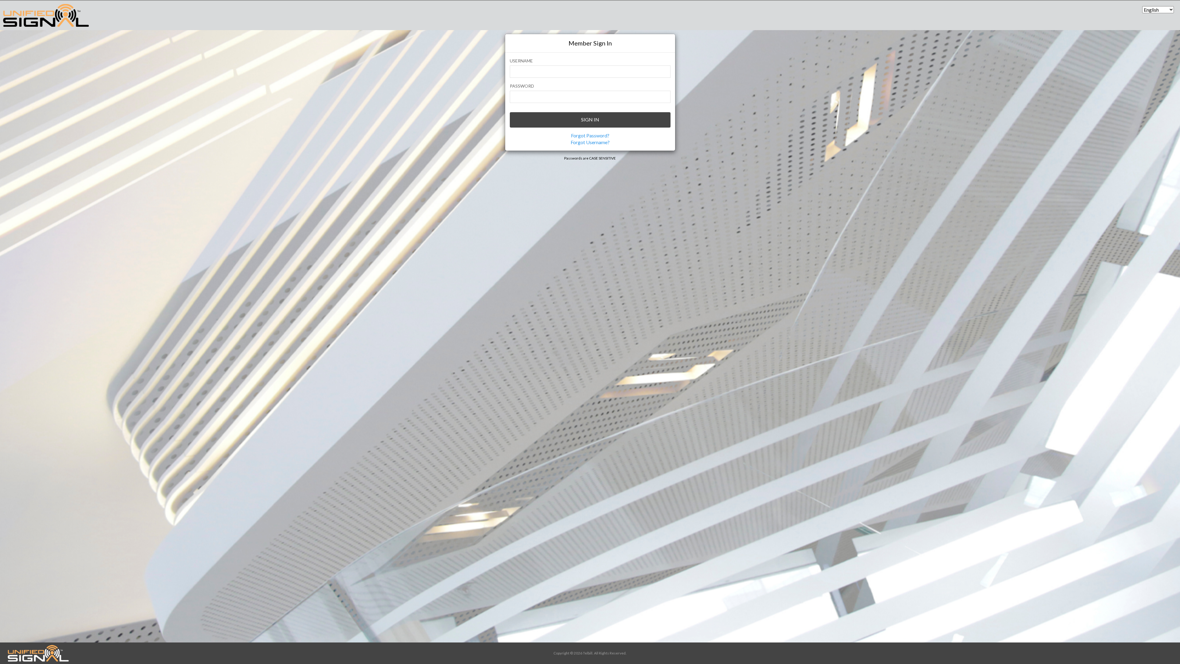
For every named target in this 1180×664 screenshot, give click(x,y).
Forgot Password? (590, 135)
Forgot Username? (590, 142)
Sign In (590, 119)
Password (522, 86)
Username (521, 60)
